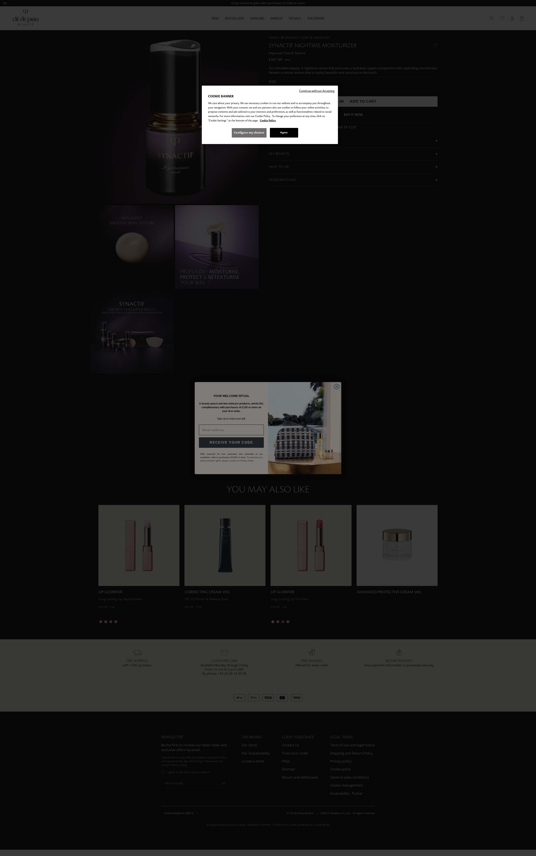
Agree (283, 132)
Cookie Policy (268, 120)
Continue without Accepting (317, 91)
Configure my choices (249, 132)
